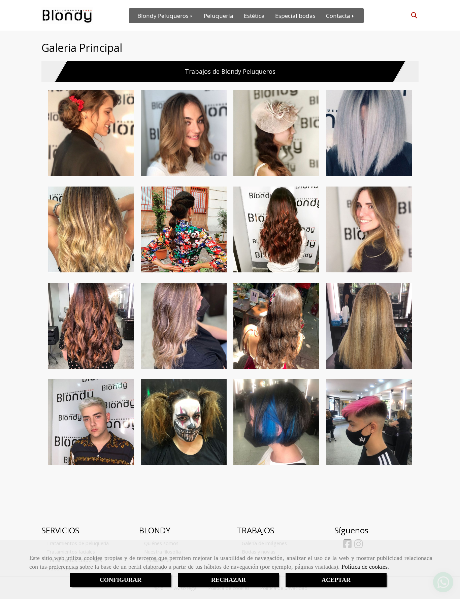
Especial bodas (295, 16)
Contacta (339, 16)
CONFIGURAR (120, 579)
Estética (254, 16)
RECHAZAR (228, 579)
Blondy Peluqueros (163, 16)
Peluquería (218, 16)
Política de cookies (364, 566)
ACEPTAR (336, 579)
